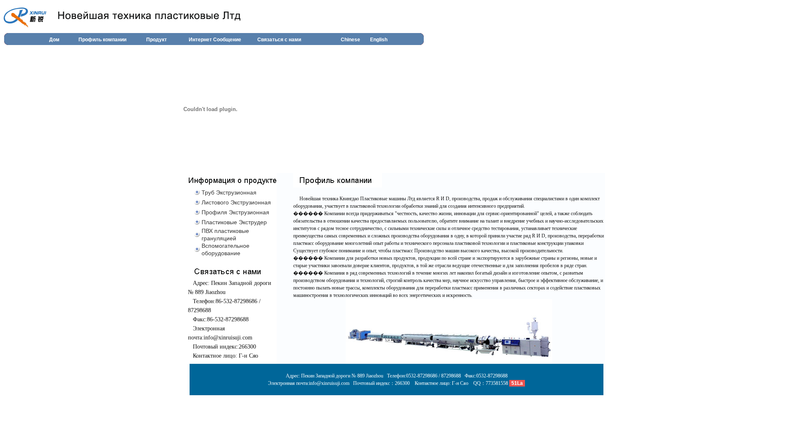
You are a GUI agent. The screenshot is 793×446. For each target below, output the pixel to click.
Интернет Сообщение (215, 40)
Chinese (350, 40)
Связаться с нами (279, 40)
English (378, 40)
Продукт (156, 40)
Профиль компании (102, 40)
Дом (54, 40)
